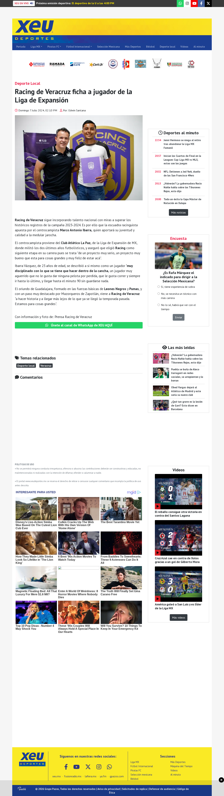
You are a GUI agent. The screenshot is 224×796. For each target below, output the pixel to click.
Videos (184, 46)
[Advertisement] (79, 423)
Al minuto (199, 46)
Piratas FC (53, 46)
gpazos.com (117, 776)
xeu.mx (56, 776)
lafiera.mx (90, 776)
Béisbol (150, 46)
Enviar (178, 317)
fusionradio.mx (72, 776)
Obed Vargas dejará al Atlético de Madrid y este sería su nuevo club (186, 391)
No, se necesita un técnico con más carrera (179, 296)
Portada (20, 46)
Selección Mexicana (108, 46)
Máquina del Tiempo (181, 766)
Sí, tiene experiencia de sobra (178, 286)
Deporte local (167, 46)
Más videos (178, 617)
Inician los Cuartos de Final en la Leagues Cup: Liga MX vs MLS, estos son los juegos (182, 159)
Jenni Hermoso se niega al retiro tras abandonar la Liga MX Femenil (182, 143)
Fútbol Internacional (78, 46)
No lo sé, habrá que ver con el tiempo (178, 307)
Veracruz (45, 365)
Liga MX (35, 46)
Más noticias (178, 212)
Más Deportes (133, 46)
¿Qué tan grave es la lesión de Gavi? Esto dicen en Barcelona (186, 405)
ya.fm (103, 776)
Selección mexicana (141, 774)
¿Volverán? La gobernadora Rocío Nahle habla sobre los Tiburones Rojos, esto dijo (183, 187)
